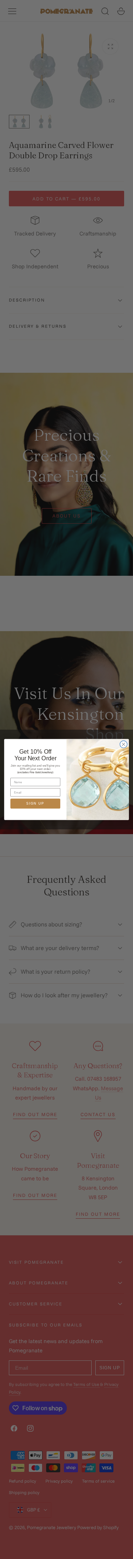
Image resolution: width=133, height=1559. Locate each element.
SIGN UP (35, 803)
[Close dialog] (123, 744)
